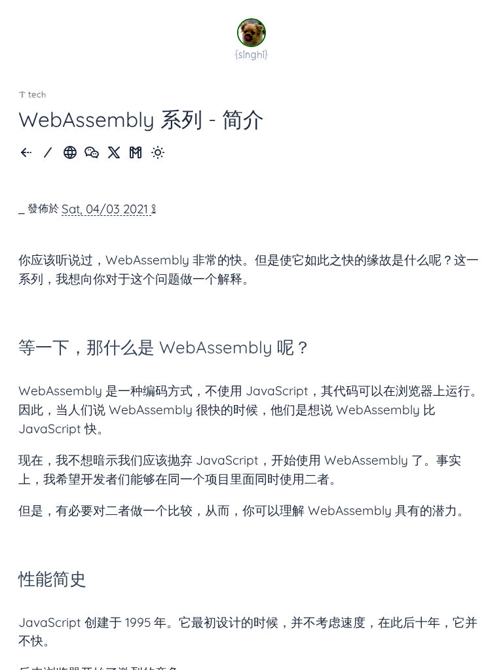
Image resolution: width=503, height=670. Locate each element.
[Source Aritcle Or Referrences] (70, 153)
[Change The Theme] (158, 153)
